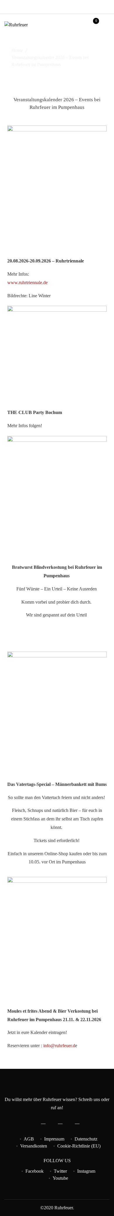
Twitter (60, 1171)
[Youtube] (108, 5)
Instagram (86, 1171)
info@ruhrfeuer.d (59, 1045)
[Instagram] (101, 5)
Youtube (60, 1178)
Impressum (54, 1138)
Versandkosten (33, 1145)
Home (17, 50)
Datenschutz (86, 1138)
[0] (92, 25)
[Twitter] (95, 5)
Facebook (34, 1171)
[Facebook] (88, 5)
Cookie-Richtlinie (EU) (79, 1145)
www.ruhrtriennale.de (27, 282)
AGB (29, 1138)
